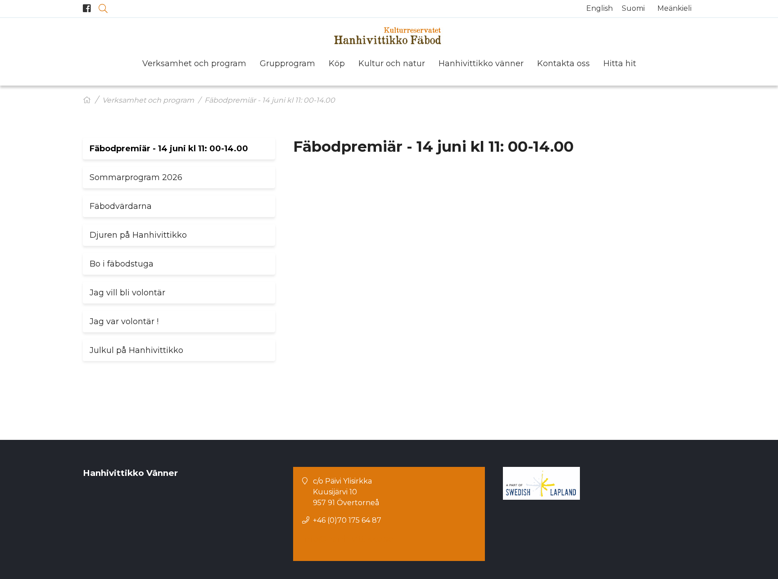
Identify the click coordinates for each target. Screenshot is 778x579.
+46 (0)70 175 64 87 (347, 520)
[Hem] (87, 100)
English (599, 8)
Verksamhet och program (148, 100)
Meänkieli (674, 8)
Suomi (633, 8)
